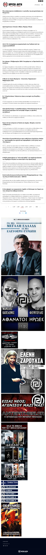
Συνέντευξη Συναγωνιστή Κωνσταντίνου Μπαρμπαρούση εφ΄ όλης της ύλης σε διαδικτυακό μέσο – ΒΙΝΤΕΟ (22, 175)
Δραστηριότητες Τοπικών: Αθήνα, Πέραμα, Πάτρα (17, 27)
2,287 (14, 206)
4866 (37, 206)
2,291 (30, 206)
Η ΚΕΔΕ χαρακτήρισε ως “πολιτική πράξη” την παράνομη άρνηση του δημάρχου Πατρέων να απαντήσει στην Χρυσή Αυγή (22, 158)
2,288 (18, 206)
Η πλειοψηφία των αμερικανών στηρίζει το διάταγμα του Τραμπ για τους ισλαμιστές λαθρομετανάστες (23, 190)
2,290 (26, 206)
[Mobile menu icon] (42, 5)
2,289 (22, 206)
